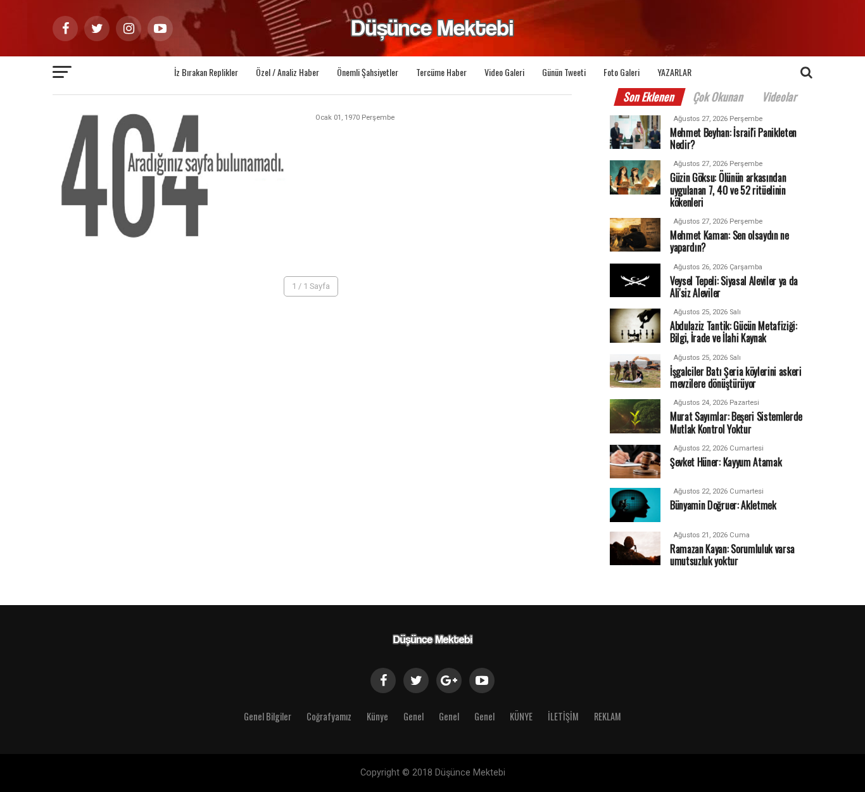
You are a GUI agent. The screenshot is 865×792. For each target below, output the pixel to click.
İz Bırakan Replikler (206, 72)
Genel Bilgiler (267, 716)
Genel (413, 716)
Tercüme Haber (441, 72)
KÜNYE (521, 716)
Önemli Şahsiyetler (367, 72)
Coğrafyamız (328, 716)
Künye (377, 716)
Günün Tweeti (564, 72)
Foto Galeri (621, 72)
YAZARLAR (674, 72)
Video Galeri (504, 72)
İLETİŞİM (563, 716)
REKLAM (607, 716)
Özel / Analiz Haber (287, 72)
